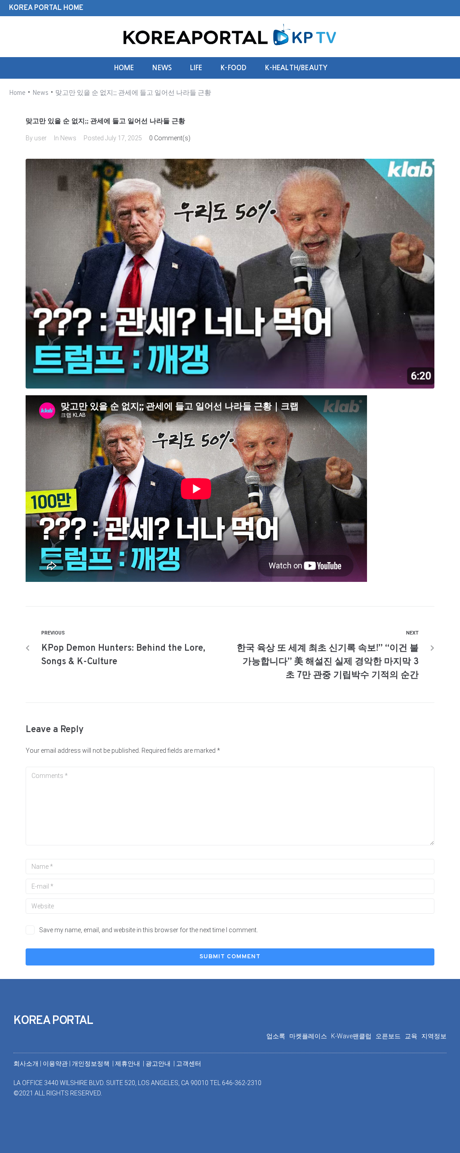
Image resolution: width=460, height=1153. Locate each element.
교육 (413, 1036)
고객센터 (188, 1063)
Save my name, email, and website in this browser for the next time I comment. (148, 930)
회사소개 (26, 1063)
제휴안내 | (130, 1063)
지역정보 (434, 1036)
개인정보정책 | (93, 1063)
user (40, 138)
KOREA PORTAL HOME (46, 8)
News (40, 93)
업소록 (277, 1036)
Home (17, 93)
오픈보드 (390, 1036)
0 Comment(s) (169, 138)
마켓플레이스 (310, 1036)
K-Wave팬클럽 (353, 1036)
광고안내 (159, 1063)
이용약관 (56, 1063)
